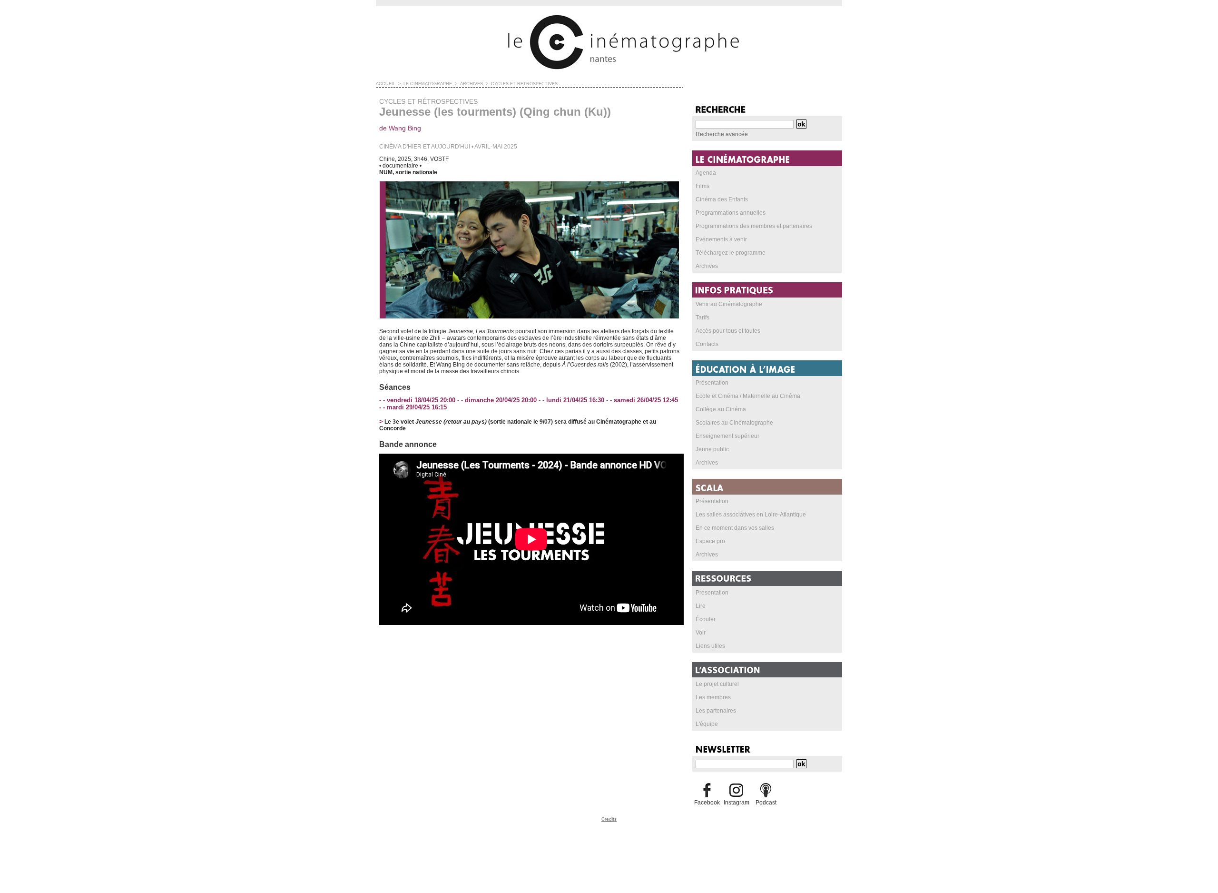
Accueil (385, 83)
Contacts (707, 344)
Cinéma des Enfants (722, 199)
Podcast (766, 802)
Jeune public (712, 449)
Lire (701, 606)
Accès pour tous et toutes (728, 330)
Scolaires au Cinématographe (734, 422)
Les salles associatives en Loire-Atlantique (751, 514)
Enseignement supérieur (727, 436)
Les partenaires (716, 710)
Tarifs (702, 317)
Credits (609, 819)
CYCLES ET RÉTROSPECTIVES (524, 83)
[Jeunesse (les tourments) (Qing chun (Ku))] (529, 184)
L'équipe (707, 724)
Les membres (713, 697)
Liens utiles (710, 646)
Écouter (706, 619)
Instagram (736, 802)
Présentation (712, 382)
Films (702, 186)
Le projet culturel (717, 684)
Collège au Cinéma (721, 409)
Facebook (707, 802)
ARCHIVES (471, 83)
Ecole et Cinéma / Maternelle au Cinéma (748, 396)
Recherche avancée (722, 134)
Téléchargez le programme (731, 252)
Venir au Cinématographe (729, 304)
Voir (701, 632)
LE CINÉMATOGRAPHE (427, 83)
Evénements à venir (721, 239)
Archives (707, 266)
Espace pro (710, 541)
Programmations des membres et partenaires (754, 226)
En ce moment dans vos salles (735, 528)
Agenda (706, 172)
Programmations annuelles (731, 212)
